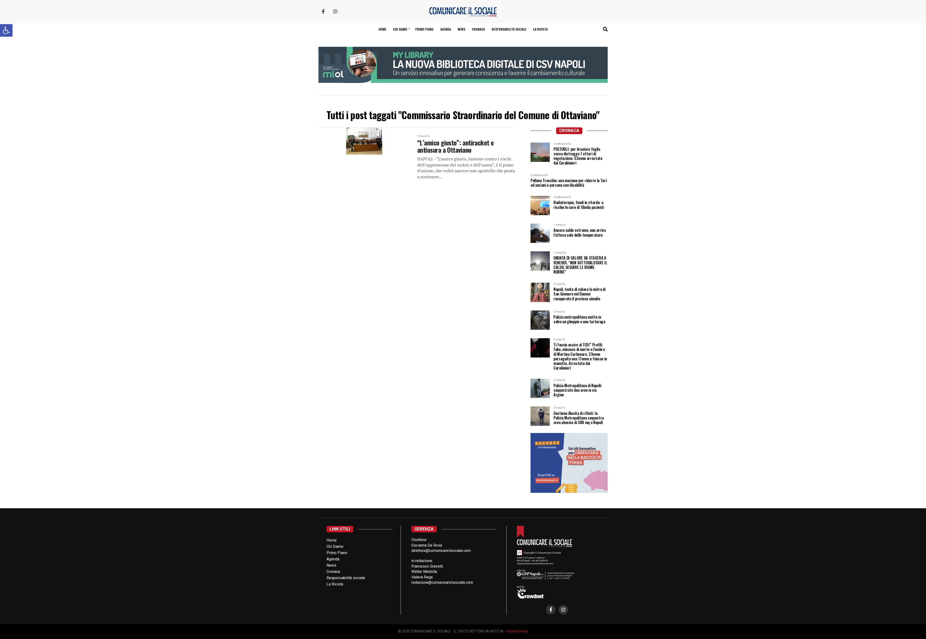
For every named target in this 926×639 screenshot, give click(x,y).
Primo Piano (424, 29)
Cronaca (478, 29)
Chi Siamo (335, 546)
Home (382, 29)
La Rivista (540, 29)
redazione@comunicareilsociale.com (442, 582)
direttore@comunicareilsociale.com (441, 550)
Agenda (445, 29)
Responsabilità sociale (509, 29)
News (461, 29)
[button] (6, 30)
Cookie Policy (517, 631)
